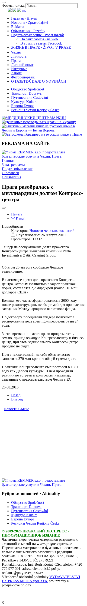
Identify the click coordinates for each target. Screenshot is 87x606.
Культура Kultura (24, 102)
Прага (16, 61)
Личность (18, 56)
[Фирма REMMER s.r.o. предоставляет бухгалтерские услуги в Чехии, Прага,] (43, 156)
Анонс (16, 73)
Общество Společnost (27, 89)
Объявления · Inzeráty (28, 31)
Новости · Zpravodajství (29, 22)
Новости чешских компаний (51, 231)
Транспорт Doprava (26, 93)
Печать (16, 214)
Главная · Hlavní (24, 18)
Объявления (11, 177)
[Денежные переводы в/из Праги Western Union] (39, 122)
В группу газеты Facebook (41, 43)
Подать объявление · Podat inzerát (37, 35)
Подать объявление (17, 169)
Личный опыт (22, 65)
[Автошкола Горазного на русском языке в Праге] (42, 134)
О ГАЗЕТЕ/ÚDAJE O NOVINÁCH (38, 81)
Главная (8, 160)
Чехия (16, 52)
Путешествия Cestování (29, 97)
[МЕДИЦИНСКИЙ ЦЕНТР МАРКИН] (34, 118)
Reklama (17, 27)
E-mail (20, 219)
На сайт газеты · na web (39, 39)
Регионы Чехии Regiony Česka (35, 110)
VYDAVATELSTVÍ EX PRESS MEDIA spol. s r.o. (41, 579)
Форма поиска (13, 5)
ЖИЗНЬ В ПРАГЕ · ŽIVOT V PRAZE (41, 47)
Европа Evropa (22, 106)
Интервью (19, 69)
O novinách (10, 173)
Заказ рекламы (13, 165)
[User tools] (4, 208)
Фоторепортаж (23, 77)
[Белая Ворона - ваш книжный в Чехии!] (43, 130)
